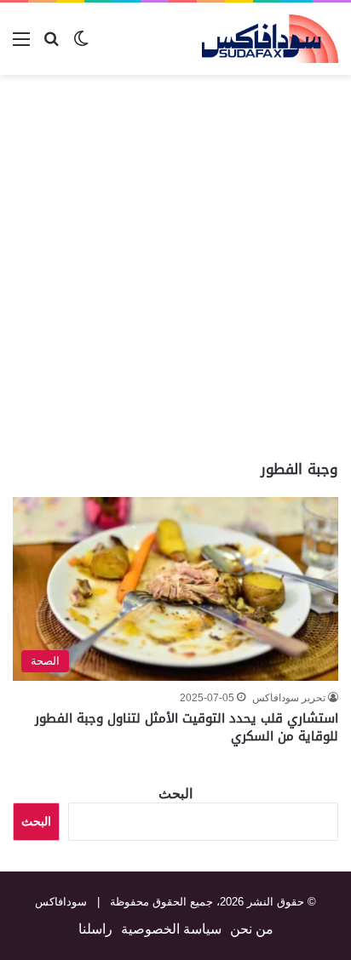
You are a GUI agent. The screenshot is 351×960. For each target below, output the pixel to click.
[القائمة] (21, 45)
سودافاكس (61, 901)
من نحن (251, 929)
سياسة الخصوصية (171, 929)
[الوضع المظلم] (80, 45)
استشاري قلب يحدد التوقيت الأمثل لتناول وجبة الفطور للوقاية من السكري (186, 727)
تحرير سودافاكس (288, 698)
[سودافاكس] (270, 38)
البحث (175, 793)
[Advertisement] (175, 267)
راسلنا (95, 929)
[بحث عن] (51, 45)
